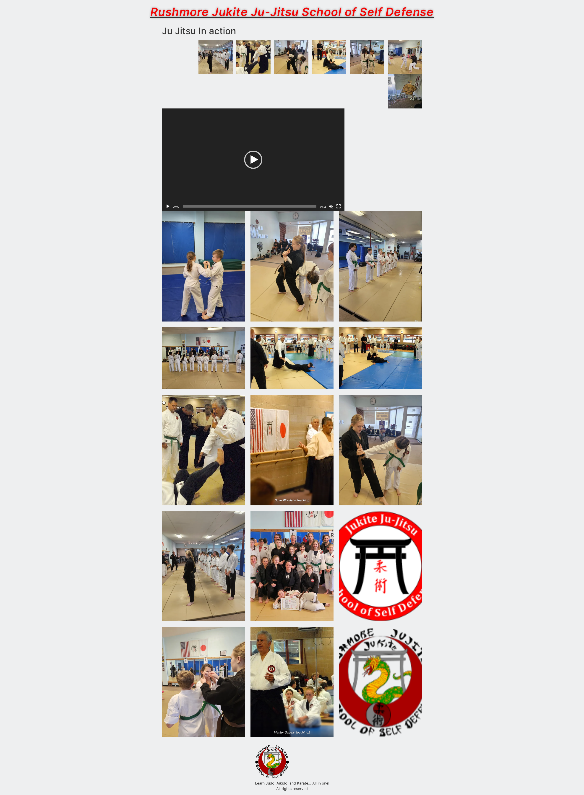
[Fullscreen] (338, 206)
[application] (253, 159)
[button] (253, 160)
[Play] (168, 206)
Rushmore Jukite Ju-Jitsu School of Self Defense (292, 12)
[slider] (249, 206)
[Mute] (331, 206)
